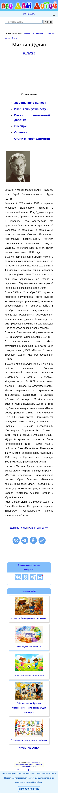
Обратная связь (22, 764)
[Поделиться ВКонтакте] (16, 540)
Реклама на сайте (29, 766)
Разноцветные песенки (29, 646)
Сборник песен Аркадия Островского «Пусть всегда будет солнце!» (29, 707)
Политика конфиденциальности (29, 770)
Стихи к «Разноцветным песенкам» (29, 618)
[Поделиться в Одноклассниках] (33, 540)
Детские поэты (18, 527)
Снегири (20, 126)
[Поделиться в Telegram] (24, 540)
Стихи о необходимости (32, 138)
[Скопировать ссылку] (42, 540)
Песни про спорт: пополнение (29, 675)
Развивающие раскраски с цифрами (29, 740)
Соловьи (21, 132)
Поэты (14, 38)
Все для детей (34, 763)
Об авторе (29, 53)
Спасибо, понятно (29, 789)
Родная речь (38, 33)
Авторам (38, 764)
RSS (32, 764)
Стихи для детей (38, 527)
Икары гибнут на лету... (31, 109)
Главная (27, 33)
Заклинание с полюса (30, 102)
